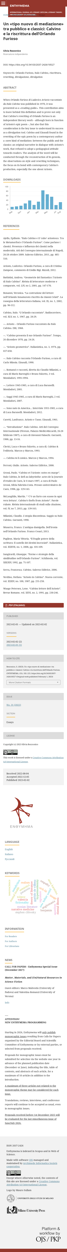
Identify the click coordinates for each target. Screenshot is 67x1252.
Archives (17, 14)
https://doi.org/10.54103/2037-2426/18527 (31, 64)
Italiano (9, 854)
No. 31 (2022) (30, 14)
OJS (31, 1159)
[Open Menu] (3, 3)
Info (7, 1002)
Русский (9, 859)
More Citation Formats (20, 682)
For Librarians (12, 946)
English (9, 849)
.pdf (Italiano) (16, 605)
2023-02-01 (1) (14, 644)
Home (6, 14)
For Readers (11, 936)
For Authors (11, 941)
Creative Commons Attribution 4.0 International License (33, 1183)
